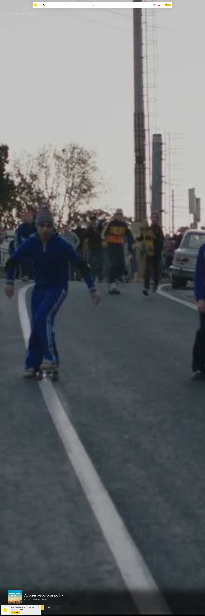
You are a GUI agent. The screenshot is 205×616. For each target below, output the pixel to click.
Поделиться (58, 608)
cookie (28, 607)
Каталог (57, 5)
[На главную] (40, 5)
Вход (168, 5)
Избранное (49, 608)
